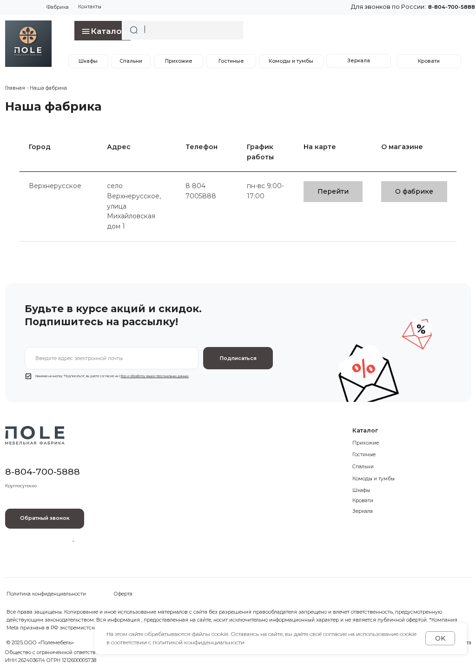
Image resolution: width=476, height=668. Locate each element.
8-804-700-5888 (451, 7)
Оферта (123, 594)
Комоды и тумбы (291, 61)
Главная (15, 88)
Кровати (429, 61)
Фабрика (57, 7)
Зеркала (358, 61)
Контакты (89, 7)
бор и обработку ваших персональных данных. (155, 376)
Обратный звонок (45, 518)
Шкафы (88, 61)
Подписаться (238, 358)
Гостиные (231, 61)
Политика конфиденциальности (46, 594)
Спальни (130, 61)
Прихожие (178, 61)
